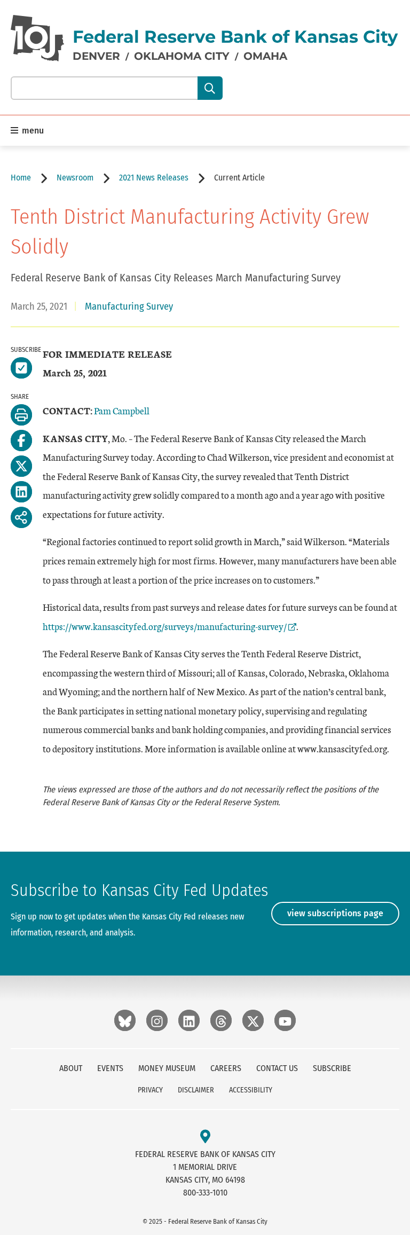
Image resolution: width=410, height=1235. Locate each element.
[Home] (37, 38)
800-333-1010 (205, 1192)
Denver (96, 56)
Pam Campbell (121, 410)
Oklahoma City (182, 56)
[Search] (210, 88)
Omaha (265, 56)
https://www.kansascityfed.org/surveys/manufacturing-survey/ (165, 626)
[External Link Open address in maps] (205, 1137)
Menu (32, 130)
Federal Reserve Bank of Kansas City (235, 36)
